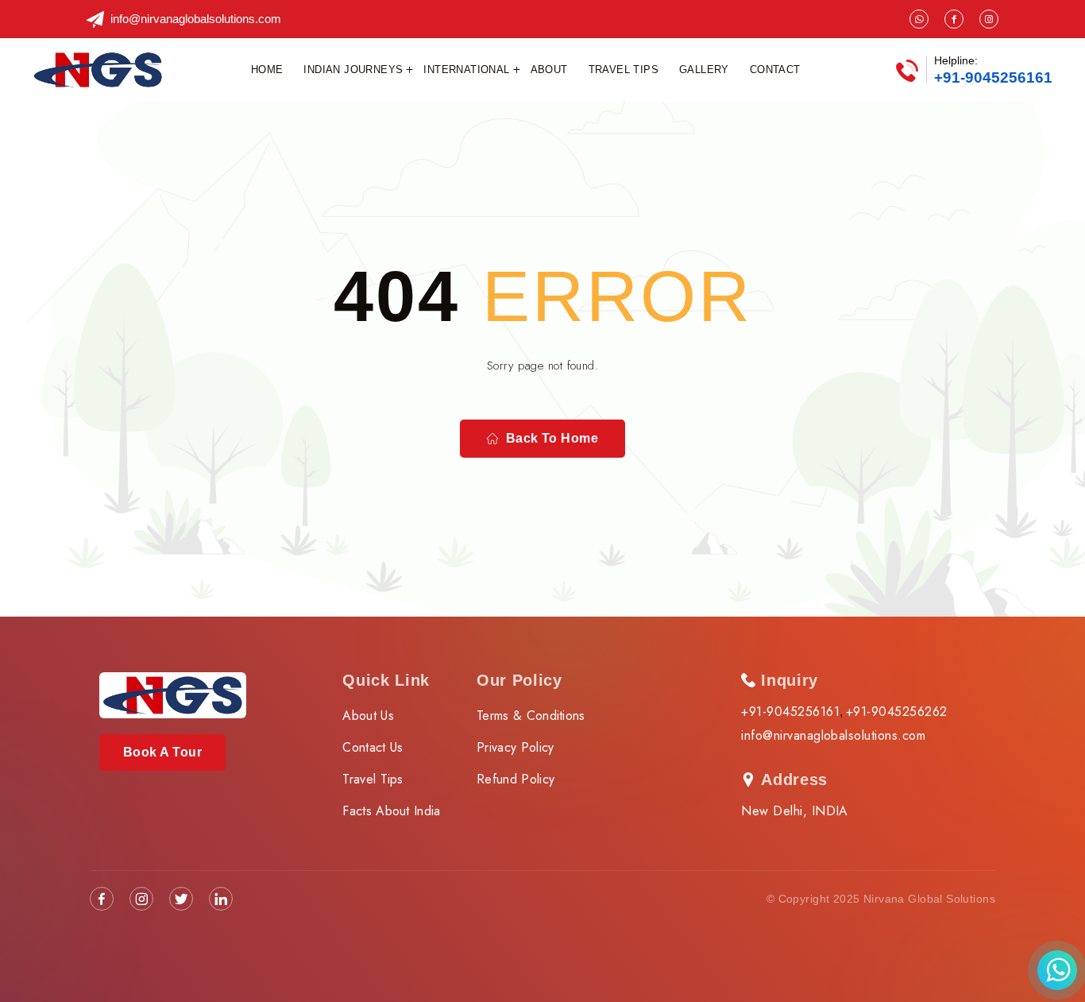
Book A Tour (162, 752)
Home (267, 69)
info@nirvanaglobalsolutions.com (195, 18)
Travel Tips (623, 69)
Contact (775, 69)
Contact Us (372, 747)
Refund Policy (515, 779)
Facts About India (391, 811)
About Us (368, 715)
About (549, 69)
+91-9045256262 (897, 711)
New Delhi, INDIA (794, 811)
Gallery (704, 69)
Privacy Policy (515, 747)
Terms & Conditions (531, 715)
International (466, 69)
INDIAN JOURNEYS (353, 69)
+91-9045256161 (993, 77)
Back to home (552, 438)
